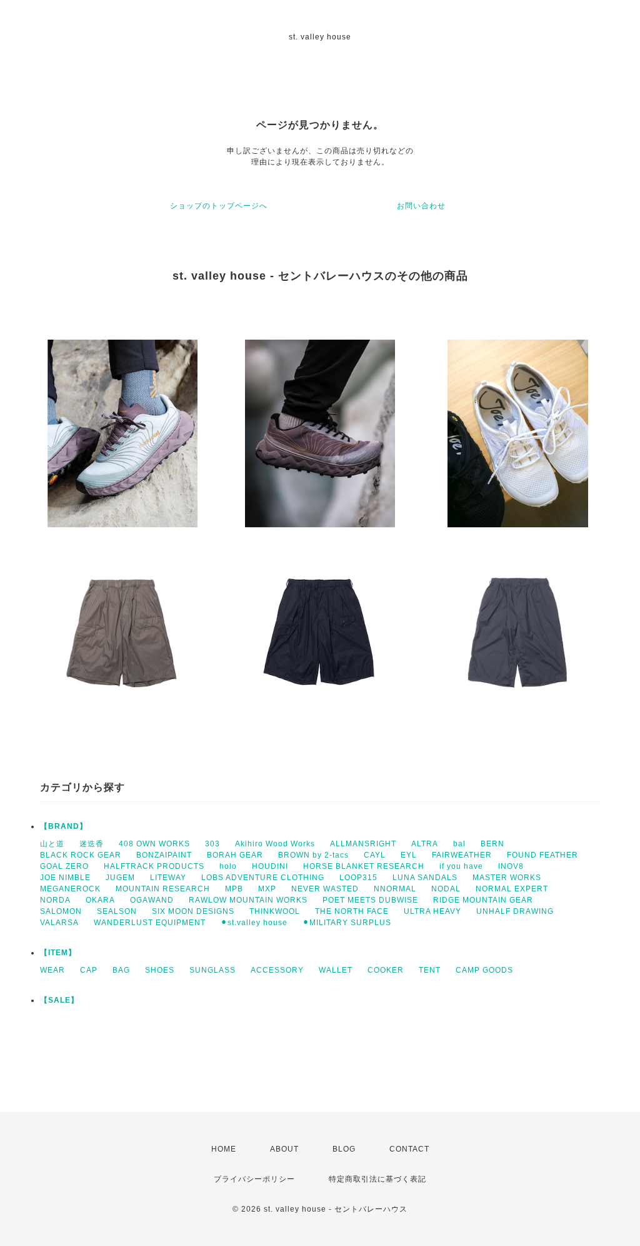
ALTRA (424, 843)
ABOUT (284, 1149)
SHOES (159, 970)
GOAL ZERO (64, 866)
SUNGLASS (212, 970)
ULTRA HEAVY (432, 911)
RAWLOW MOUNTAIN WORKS (248, 900)
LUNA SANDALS (425, 877)
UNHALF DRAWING (515, 911)
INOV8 (511, 866)
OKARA (100, 900)
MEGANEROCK (70, 888)
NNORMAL (395, 888)
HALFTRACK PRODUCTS (154, 866)
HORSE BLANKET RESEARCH (363, 866)
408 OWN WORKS (154, 843)
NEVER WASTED (325, 888)
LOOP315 (358, 877)
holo (228, 866)
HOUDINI (270, 866)
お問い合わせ (421, 205)
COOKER (386, 970)
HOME (223, 1149)
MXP (267, 888)
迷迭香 (91, 843)
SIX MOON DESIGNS (193, 911)
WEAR (52, 970)
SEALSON (117, 911)
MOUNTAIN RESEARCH (163, 888)
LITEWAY (168, 877)
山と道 (52, 843)
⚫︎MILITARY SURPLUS (346, 922)
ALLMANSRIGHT (363, 843)
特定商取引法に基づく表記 (377, 1179)
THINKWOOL (274, 911)
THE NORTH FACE (352, 911)
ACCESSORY (277, 970)
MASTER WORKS (506, 877)
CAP (89, 970)
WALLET (335, 970)
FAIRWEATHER (462, 855)
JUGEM (120, 877)
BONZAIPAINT (164, 855)
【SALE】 (59, 1000)
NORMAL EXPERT (512, 888)
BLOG (344, 1149)
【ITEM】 (58, 952)
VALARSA (59, 922)
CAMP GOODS (484, 970)
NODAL (446, 888)
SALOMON (61, 911)
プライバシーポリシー (254, 1179)
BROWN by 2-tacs (313, 855)
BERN (492, 843)
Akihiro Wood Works (275, 843)
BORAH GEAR (235, 855)
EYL (409, 855)
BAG (121, 970)
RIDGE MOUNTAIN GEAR (483, 900)
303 (212, 843)
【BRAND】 (64, 826)
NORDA (55, 900)
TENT (430, 970)
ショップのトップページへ (219, 205)
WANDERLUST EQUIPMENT (150, 922)
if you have (461, 866)
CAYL (375, 855)
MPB (234, 888)
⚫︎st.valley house (254, 922)
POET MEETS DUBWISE (370, 900)
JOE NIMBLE (65, 877)
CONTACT (409, 1149)
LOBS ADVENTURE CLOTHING (262, 877)
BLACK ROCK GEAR (80, 855)
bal (459, 843)
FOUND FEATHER (542, 855)
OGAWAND (152, 900)
